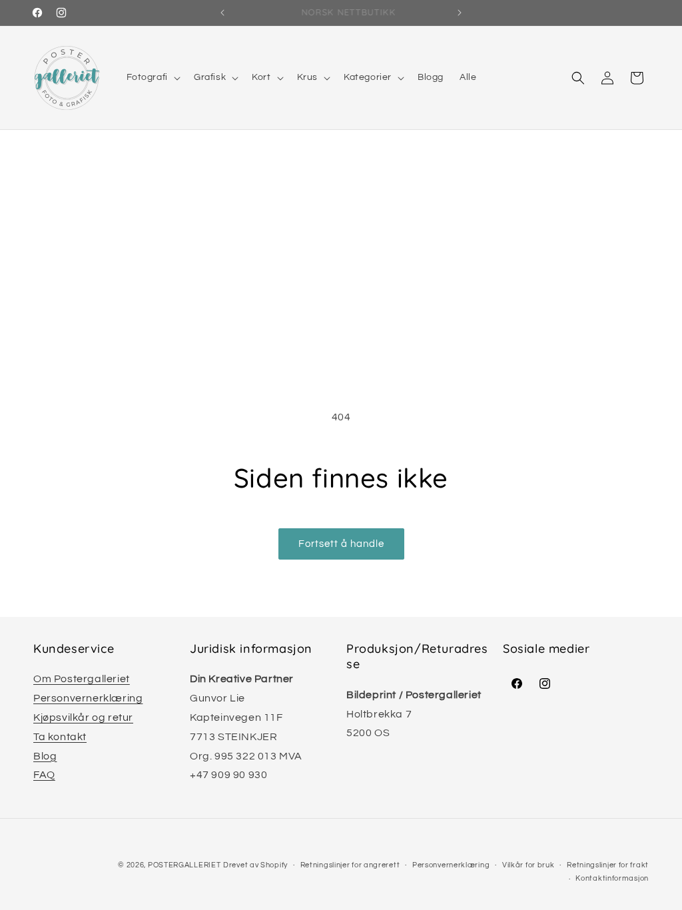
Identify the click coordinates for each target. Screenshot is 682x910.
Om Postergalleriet (81, 679)
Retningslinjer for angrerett (350, 865)
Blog (45, 756)
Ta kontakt (60, 736)
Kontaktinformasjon (612, 878)
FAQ (44, 774)
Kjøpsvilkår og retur (83, 717)
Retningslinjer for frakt (608, 865)
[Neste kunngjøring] (459, 12)
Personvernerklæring (88, 698)
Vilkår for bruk (528, 865)
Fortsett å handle (341, 544)
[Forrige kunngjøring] (222, 12)
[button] (152, 77)
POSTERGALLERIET (184, 865)
